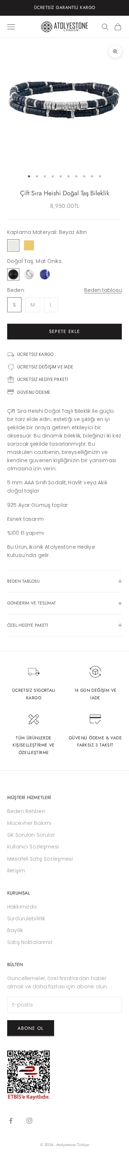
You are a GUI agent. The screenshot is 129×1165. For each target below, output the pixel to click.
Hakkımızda (22, 906)
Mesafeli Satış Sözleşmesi (40, 858)
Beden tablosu (103, 290)
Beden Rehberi (26, 811)
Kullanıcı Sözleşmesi (33, 846)
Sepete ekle (64, 331)
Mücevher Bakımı (29, 823)
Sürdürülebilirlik (26, 918)
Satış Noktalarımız (30, 942)
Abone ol (31, 1028)
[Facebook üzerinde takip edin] (10, 1120)
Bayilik (15, 930)
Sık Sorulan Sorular (31, 834)
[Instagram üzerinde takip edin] (29, 1120)
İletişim (16, 870)
